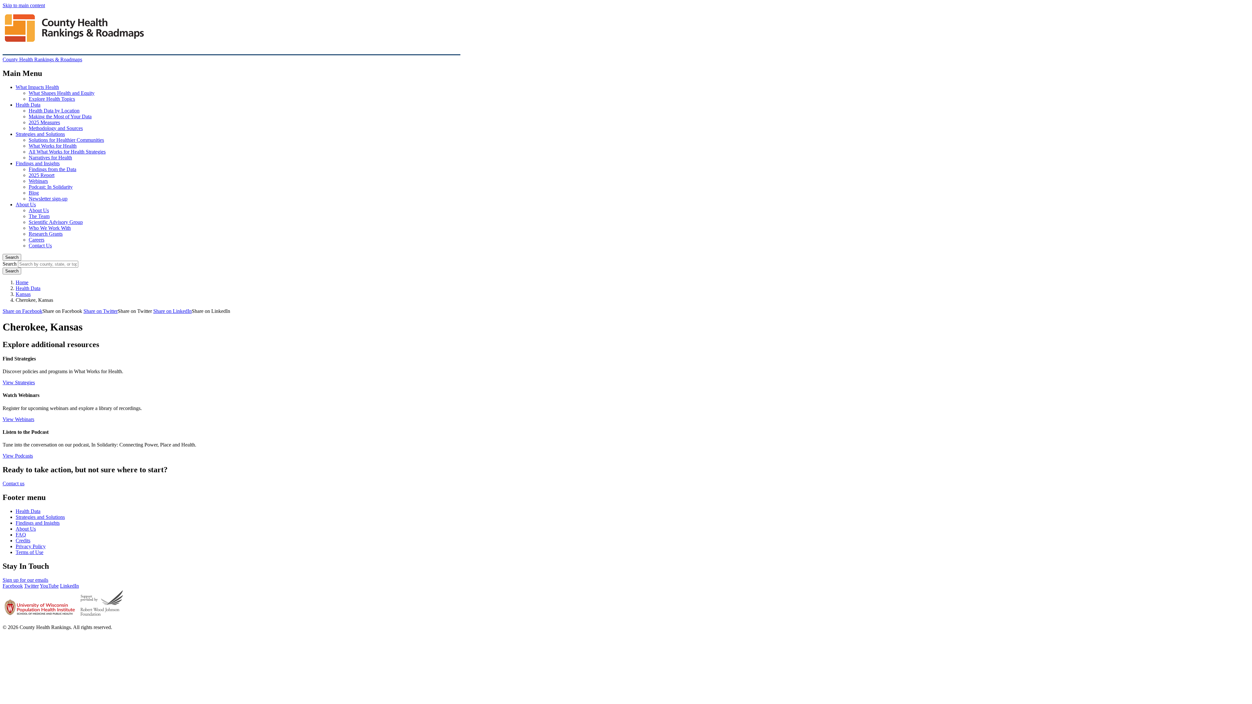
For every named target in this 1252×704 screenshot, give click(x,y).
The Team (39, 216)
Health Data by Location (54, 110)
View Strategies (19, 382)
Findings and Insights (38, 163)
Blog (34, 193)
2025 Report (41, 175)
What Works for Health (53, 146)
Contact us (13, 483)
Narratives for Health (50, 157)
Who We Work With (50, 228)
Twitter (31, 586)
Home (22, 282)
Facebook (13, 586)
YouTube (49, 586)
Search (12, 257)
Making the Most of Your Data (60, 116)
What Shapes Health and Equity (62, 93)
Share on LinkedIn (172, 311)
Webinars (38, 181)
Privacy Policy (31, 546)
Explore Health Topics (52, 99)
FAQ (21, 534)
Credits (23, 540)
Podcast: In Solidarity (51, 187)
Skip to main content (24, 5)
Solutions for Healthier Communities (66, 140)
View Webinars (18, 419)
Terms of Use (29, 552)
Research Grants (46, 234)
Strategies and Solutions (40, 134)
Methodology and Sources (56, 128)
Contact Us (40, 245)
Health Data (28, 105)
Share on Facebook (22, 311)
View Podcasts (18, 456)
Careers (36, 239)
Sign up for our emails (25, 580)
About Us (26, 204)
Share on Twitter (100, 311)
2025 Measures (44, 122)
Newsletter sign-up (48, 198)
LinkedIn (69, 586)
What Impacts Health (37, 87)
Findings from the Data (52, 169)
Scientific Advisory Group (56, 222)
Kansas (23, 294)
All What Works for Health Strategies (67, 151)
